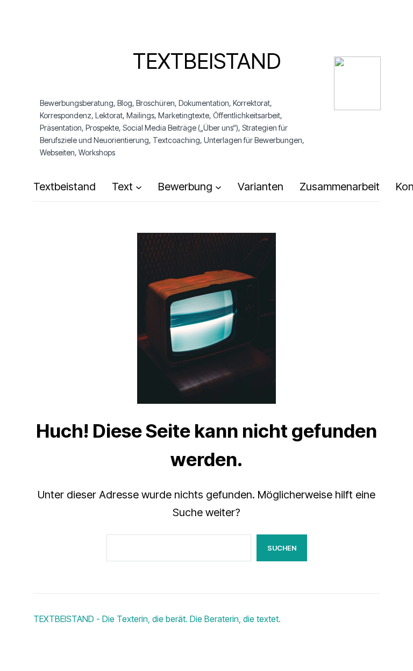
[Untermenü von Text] (139, 187)
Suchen (281, 548)
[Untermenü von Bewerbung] (218, 187)
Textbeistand (207, 61)
